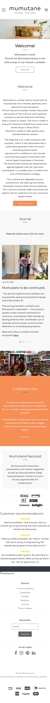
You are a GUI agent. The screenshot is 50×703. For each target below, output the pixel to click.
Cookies (25, 596)
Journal (25, 604)
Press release (25, 608)
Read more (25, 437)
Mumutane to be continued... (24, 288)
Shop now (25, 70)
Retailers (25, 600)
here (16, 335)
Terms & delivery (25, 588)
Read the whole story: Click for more (25, 233)
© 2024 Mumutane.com (25, 673)
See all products (25, 203)
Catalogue (25, 592)
